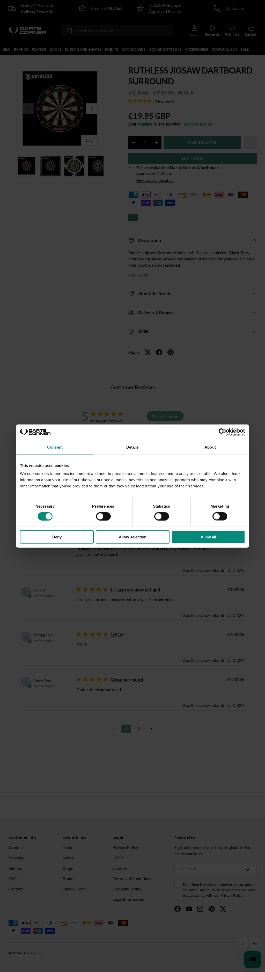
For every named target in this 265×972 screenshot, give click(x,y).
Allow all (208, 537)
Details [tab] (132, 447)
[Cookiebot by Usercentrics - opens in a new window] (222, 432)
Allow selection (132, 537)
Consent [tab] (55, 447)
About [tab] (210, 447)
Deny (57, 537)
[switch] (103, 516)
